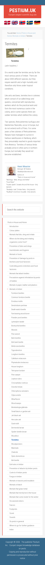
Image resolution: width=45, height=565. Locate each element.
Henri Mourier (24, 166)
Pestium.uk (22, 10)
